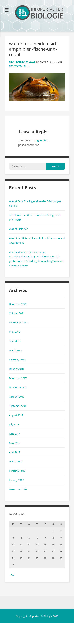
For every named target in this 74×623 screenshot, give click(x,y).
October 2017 (16, 396)
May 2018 (14, 331)
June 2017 (14, 433)
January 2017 (16, 480)
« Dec (12, 575)
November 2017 (18, 387)
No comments (19, 66)
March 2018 (15, 350)
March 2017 (15, 461)
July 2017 (14, 424)
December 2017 (18, 378)
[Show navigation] (7, 9)
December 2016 (18, 489)
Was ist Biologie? (18, 229)
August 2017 (16, 415)
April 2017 (14, 452)
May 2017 (14, 443)
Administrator (51, 61)
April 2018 (14, 341)
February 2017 (17, 470)
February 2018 (17, 359)
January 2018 (16, 369)
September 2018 (18, 322)
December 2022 (18, 304)
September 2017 (18, 406)
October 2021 (16, 313)
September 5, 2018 (22, 61)
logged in (41, 140)
